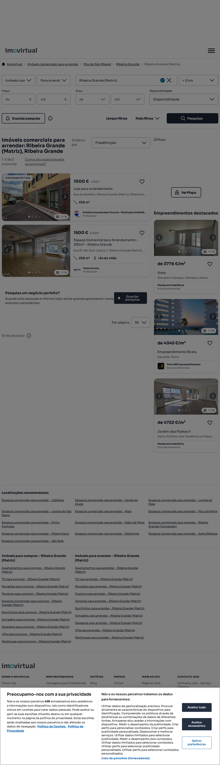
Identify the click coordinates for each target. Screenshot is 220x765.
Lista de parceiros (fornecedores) (125, 758)
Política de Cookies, (52, 726)
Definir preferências (197, 742)
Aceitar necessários (196, 724)
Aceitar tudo (197, 707)
